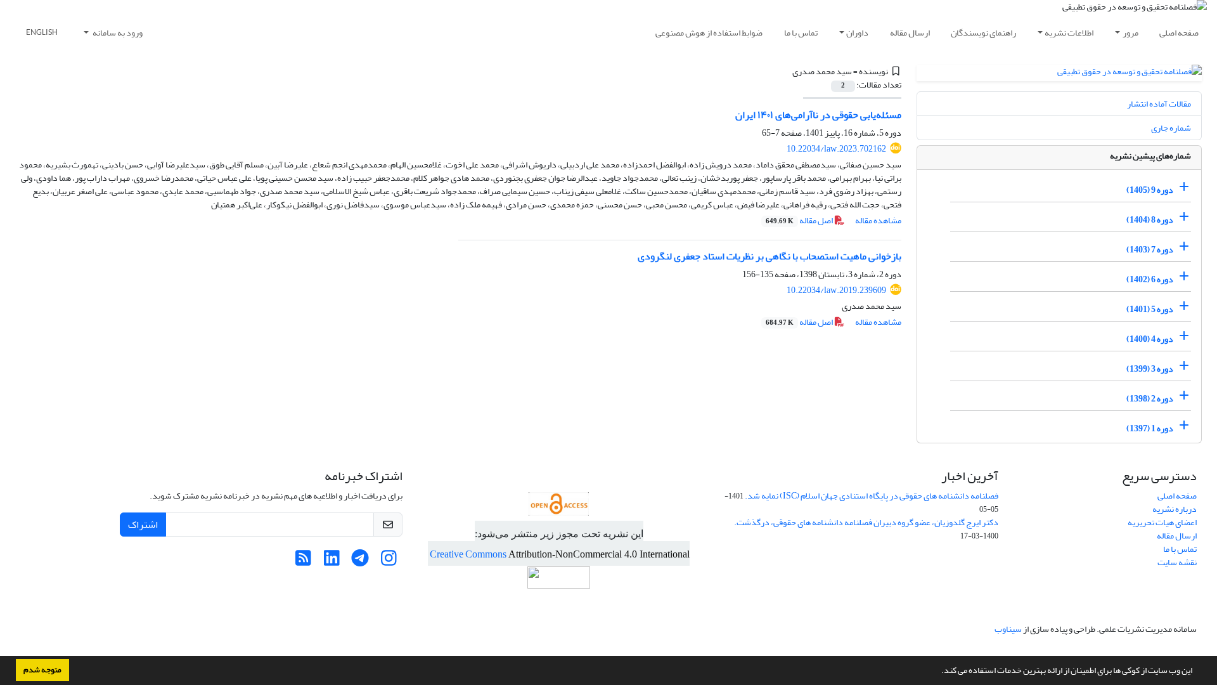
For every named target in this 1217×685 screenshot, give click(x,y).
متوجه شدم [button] (42, 669)
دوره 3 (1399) (1149, 368)
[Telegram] (360, 561)
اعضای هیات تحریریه (1162, 522)
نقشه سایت (1177, 562)
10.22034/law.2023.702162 (836, 148)
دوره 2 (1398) (1149, 398)
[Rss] (303, 561)
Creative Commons (469, 554)
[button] (938, 672)
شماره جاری (1171, 127)
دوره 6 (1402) (1149, 279)
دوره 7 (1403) (1149, 249)
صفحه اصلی (1179, 32)
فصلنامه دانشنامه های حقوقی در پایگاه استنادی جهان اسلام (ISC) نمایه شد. (871, 495)
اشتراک (143, 524)
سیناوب (1008, 628)
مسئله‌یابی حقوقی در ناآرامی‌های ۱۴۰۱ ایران (818, 114)
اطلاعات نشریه (1069, 32)
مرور (1130, 32)
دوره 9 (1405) (1149, 190)
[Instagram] (388, 561)
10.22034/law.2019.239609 (836, 290)
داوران (857, 32)
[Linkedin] (331, 561)
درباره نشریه (1174, 509)
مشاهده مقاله (878, 220)
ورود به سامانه (117, 32)
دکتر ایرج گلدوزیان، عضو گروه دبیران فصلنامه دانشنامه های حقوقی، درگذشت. (866, 522)
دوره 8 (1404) (1149, 219)
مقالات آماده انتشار (1159, 103)
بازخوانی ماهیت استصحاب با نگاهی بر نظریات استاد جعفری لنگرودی (769, 256)
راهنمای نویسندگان (983, 32)
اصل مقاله (800, 220)
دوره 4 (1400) (1149, 339)
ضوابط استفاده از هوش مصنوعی (709, 32)
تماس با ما (801, 32)
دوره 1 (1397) (1149, 428)
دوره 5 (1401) (1149, 309)
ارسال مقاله (910, 32)
